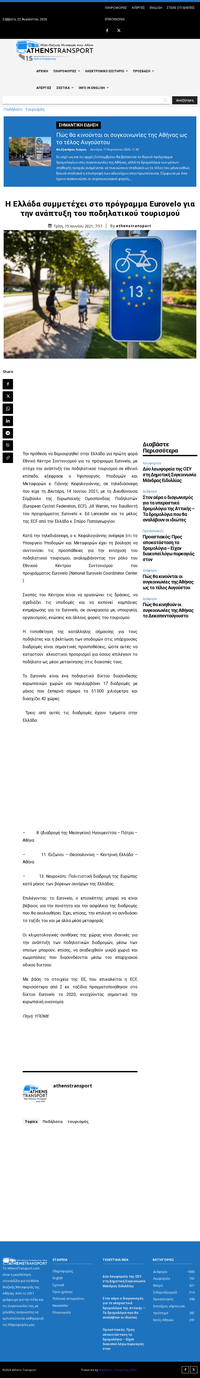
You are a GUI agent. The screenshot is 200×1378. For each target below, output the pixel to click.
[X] (118, 30)
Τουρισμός (35, 109)
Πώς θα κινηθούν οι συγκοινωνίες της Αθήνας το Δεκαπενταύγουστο (168, 610)
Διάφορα (150, 491)
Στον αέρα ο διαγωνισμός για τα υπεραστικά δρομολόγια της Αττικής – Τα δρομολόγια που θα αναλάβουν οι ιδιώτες (169, 508)
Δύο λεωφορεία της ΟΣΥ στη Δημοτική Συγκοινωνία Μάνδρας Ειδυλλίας (169, 474)
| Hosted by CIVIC (124, 1370)
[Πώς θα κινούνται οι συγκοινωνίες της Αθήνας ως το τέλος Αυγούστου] (30, 151)
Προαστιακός (153, 530)
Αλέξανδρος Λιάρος (71, 149)
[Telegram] (8, 433)
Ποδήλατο (13, 109)
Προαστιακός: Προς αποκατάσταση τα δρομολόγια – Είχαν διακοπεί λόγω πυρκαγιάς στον (168, 548)
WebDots (105, 1370)
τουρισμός (78, 1121)
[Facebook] (107, 30)
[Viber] (8, 445)
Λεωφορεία (152, 463)
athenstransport (133, 226)
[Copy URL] (8, 458)
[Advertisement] (80, 405)
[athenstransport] (35, 1093)
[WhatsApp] (8, 409)
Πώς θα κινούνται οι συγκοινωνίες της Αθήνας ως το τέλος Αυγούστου (168, 582)
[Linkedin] (8, 421)
